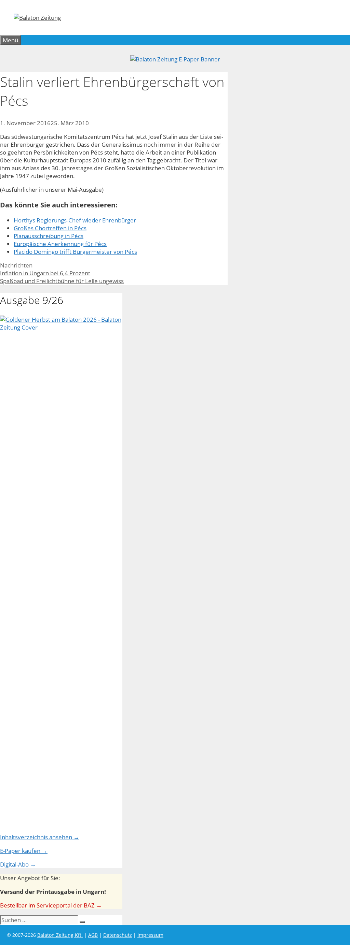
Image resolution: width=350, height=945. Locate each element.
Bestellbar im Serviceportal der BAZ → (51, 905)
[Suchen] (82, 922)
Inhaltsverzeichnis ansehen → (39, 837)
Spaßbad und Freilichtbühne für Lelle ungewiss (62, 281)
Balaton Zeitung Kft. (60, 935)
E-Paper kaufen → (24, 851)
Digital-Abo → (18, 864)
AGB (93, 935)
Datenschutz (117, 935)
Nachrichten (16, 265)
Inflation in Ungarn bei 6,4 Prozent (45, 273)
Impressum (150, 935)
